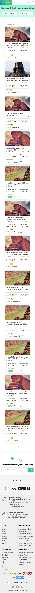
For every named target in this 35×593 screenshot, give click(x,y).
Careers (4, 543)
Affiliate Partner (23, 555)
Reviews (21, 564)
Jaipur (4, 562)
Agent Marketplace (24, 557)
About (4, 529)
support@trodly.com (17, 506)
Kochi (3, 564)
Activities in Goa (23, 538)
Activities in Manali (24, 541)
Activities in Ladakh (24, 545)
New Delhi (5, 555)
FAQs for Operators (24, 562)
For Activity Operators (25, 553)
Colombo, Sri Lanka (8, 553)
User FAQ (5, 538)
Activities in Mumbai (25, 534)
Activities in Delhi (24, 531)
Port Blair (5, 569)
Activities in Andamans (25, 543)
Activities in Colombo (25, 529)
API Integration (23, 560)
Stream (4, 534)
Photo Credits (6, 541)
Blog (3, 531)
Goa (3, 567)
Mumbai (4, 560)
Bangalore (5, 557)
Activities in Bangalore (25, 536)
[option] (17, 488)
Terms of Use (11, 591)
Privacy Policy (23, 591)
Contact (4, 536)
